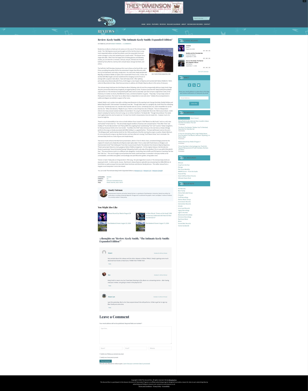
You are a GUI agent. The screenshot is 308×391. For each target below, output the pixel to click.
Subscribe (194, 103)
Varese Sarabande (183, 226)
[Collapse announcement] (304, 1)
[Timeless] (181, 48)
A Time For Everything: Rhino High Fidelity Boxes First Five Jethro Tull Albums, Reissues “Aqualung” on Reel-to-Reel (194, 135)
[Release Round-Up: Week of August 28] (102, 217)
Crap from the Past (184, 165)
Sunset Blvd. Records (184, 223)
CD (107, 178)
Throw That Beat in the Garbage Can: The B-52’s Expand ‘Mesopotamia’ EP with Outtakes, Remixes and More (193, 147)
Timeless (188, 45)
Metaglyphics (173, 380)
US (204, 50)
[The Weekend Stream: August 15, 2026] (140, 227)
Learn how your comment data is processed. (136, 364)
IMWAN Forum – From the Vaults (188, 171)
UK (206, 50)
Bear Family (181, 191)
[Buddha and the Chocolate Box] (181, 55)
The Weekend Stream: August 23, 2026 (119, 223)
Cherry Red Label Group (185, 193)
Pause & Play (182, 174)
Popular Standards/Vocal (114, 180)
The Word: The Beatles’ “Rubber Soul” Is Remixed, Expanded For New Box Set (193, 128)
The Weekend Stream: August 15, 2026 (157, 223)
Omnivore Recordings (184, 217)
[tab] (184, 118)
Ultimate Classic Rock (184, 178)
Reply (110, 264)
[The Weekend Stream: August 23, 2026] (102, 227)
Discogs (180, 167)
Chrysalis (181, 195)
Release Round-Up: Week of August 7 (189, 142)
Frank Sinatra (111, 182)
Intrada (180, 206)
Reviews (109, 177)
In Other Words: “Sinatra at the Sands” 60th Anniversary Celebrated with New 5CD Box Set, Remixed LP (159, 216)
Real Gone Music (183, 219)
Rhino (180, 221)
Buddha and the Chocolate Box (194, 53)
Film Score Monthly (184, 169)
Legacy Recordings (183, 210)
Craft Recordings (183, 197)
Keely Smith (119, 182)
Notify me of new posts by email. (109, 357)
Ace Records (182, 188)
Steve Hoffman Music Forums (187, 176)
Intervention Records (184, 204)
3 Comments (127, 44)
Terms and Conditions (145, 386)
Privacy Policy (157, 386)
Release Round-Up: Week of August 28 (119, 213)
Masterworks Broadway (185, 215)
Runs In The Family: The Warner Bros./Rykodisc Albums (194, 61)
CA (209, 50)
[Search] (208, 18)
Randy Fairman (116, 44)
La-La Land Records (184, 208)
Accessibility (165, 386)
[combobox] (201, 18)
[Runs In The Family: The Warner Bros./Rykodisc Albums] (181, 63)
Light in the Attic (183, 212)
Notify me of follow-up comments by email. (112, 354)
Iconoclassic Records (184, 202)
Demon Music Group (184, 199)
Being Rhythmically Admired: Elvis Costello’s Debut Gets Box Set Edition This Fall (193, 122)
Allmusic (180, 163)
